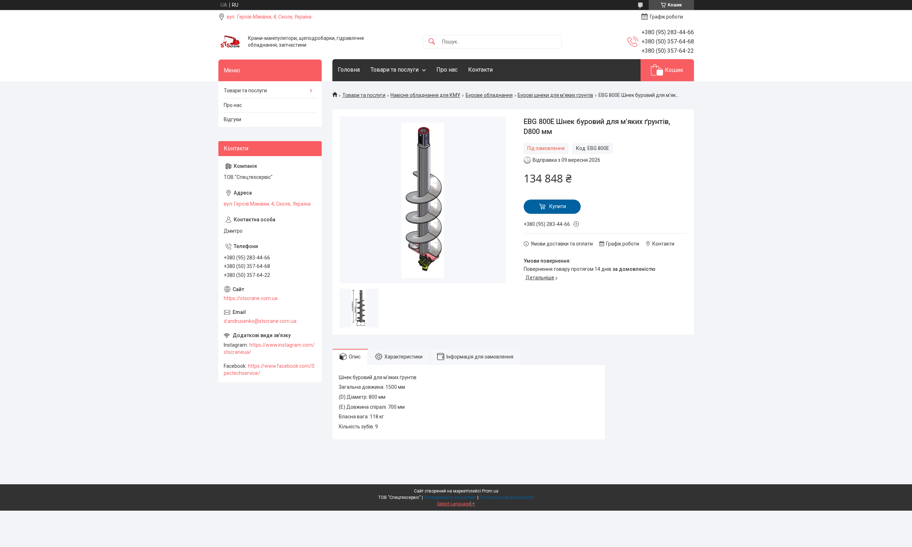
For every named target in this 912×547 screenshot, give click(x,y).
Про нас (446, 69)
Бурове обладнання (489, 95)
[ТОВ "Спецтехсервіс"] (230, 42)
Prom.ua (490, 491)
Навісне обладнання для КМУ (425, 95)
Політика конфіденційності (507, 497)
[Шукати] (432, 41)
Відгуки (232, 119)
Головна (349, 69)
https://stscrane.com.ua (251, 298)
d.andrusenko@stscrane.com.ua (260, 321)
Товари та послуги (394, 69)
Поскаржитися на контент (450, 497)
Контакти (480, 69)
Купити (557, 206)
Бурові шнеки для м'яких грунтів (555, 95)
